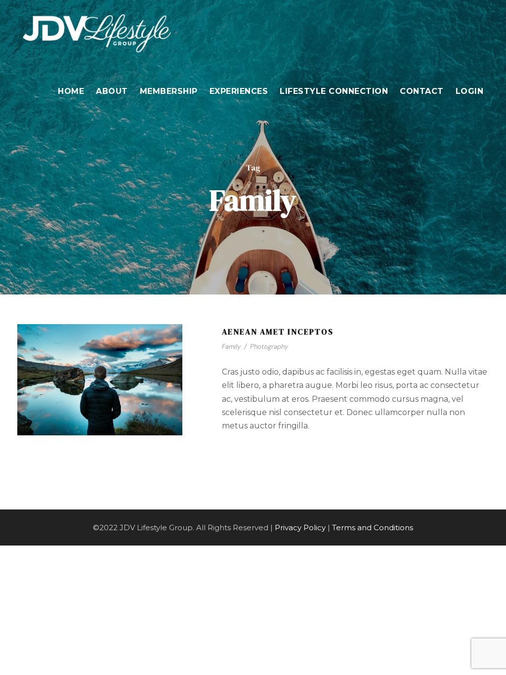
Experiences (239, 91)
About (112, 91)
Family (231, 346)
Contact (422, 91)
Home (71, 91)
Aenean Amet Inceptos (278, 331)
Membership (169, 91)
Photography (269, 346)
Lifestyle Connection (334, 91)
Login (470, 91)
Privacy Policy (300, 527)
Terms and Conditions (372, 527)
